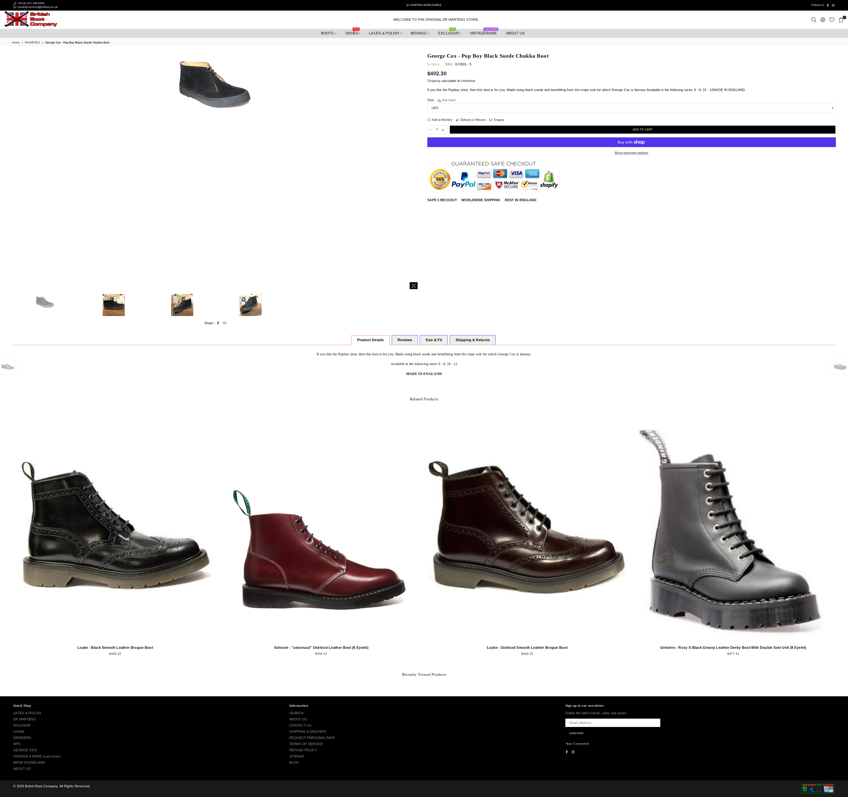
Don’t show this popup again (426, 426)
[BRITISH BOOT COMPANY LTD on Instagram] (428, 417)
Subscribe (450, 405)
